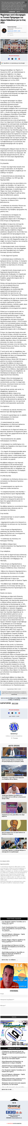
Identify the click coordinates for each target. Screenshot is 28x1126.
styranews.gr (17, 699)
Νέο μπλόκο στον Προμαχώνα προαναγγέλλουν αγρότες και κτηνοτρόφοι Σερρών (14, 1057)
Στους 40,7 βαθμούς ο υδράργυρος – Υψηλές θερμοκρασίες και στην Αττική (13, 934)
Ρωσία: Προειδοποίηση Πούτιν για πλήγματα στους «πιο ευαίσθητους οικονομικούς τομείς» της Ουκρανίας (14, 929)
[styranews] (7, 1112)
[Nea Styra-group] (14, 1112)
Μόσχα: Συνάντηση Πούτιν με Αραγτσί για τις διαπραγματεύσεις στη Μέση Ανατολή (13, 1079)
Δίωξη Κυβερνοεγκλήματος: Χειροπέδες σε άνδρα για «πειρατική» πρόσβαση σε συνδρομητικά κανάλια (13, 953)
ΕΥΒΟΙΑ (15, 703)
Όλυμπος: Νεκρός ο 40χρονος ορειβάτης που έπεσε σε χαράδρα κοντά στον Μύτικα (13, 940)
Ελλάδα (23, 698)
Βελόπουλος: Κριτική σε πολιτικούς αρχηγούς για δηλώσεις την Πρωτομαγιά (14, 1083)
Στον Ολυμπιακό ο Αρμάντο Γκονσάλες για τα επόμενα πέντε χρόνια (14, 922)
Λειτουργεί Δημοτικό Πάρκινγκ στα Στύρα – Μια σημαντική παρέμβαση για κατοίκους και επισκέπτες (13, 947)
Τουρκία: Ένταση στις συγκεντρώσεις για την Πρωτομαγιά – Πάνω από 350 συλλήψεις (13, 1066)
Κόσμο (11, 699)
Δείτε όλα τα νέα (7, 1089)
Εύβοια (18, 698)
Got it (18, 11)
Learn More (12, 11)
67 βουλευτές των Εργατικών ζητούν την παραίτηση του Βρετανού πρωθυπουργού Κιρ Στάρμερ (13, 1053)
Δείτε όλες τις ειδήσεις (10, 960)
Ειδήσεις (12, 698)
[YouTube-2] (20, 1112)
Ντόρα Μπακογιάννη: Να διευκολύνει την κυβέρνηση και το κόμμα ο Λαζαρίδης (12, 1062)
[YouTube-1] (17, 1112)
